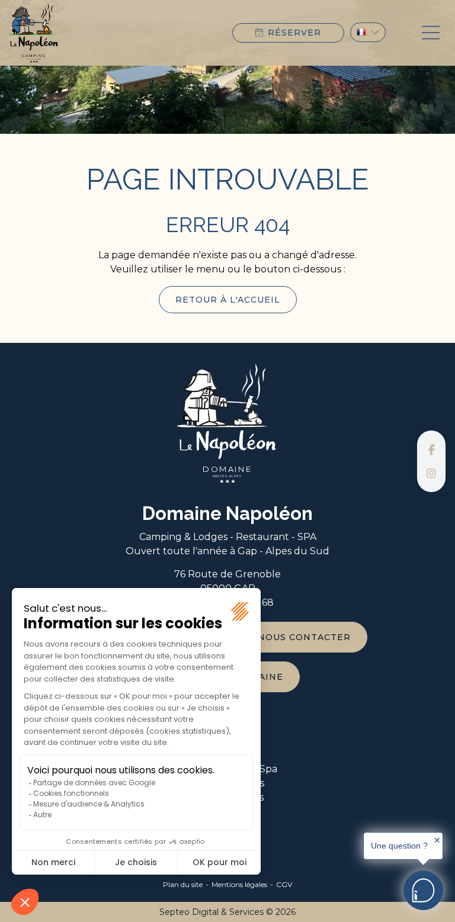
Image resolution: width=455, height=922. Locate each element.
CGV (284, 884)
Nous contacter (304, 637)
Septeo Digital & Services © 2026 (227, 912)
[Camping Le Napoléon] (33, 33)
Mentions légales (239, 884)
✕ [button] (437, 840)
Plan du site (183, 884)
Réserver (294, 32)
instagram (431, 473)
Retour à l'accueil (227, 299)
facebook (431, 449)
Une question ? (399, 845)
